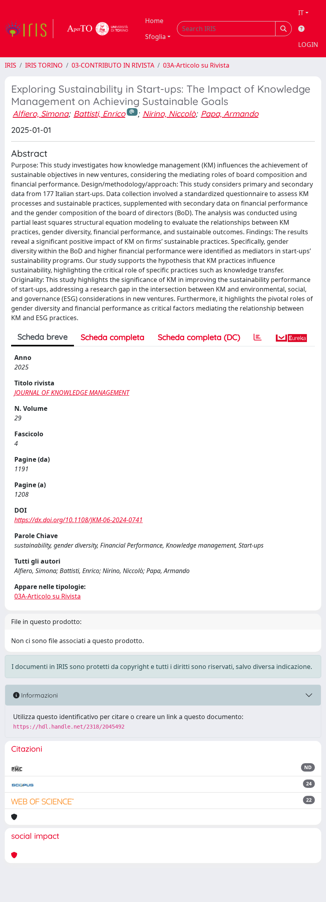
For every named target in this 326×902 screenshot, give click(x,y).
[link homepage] (29, 28)
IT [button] (301, 12)
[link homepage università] (98, 28)
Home (154, 20)
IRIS (10, 65)
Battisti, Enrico (99, 114)
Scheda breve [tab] (42, 337)
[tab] (257, 337)
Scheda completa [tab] (112, 337)
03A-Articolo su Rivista (196, 65)
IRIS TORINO (44, 65)
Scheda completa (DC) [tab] (199, 337)
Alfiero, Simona (40, 114)
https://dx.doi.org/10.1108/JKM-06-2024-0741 (78, 519)
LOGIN (308, 44)
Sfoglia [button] (155, 36)
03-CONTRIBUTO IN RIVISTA (113, 65)
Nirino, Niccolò (169, 114)
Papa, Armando (229, 114)
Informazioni (38, 695)
